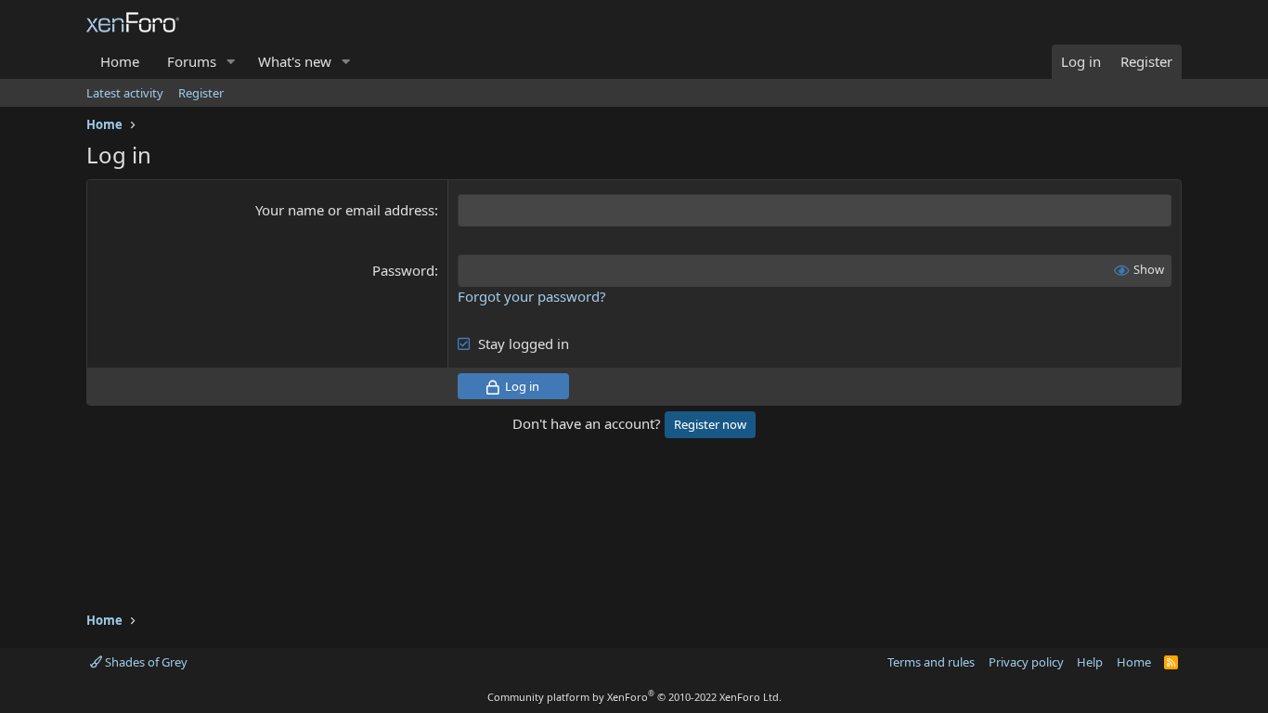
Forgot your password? (532, 296)
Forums (191, 61)
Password (403, 270)
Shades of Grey (145, 662)
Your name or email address (344, 210)
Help (1090, 662)
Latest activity (124, 92)
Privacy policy (1026, 662)
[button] (231, 62)
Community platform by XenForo (634, 697)
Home (119, 61)
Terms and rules (931, 662)
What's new (294, 61)
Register (201, 92)
